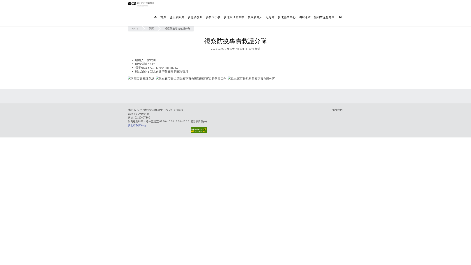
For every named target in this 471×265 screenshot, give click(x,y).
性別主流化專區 (324, 17)
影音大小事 (213, 17)
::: (156, 2)
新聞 (151, 28)
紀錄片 (270, 17)
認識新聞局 (177, 17)
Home (135, 28)
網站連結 (305, 17)
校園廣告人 (255, 17)
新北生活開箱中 (234, 17)
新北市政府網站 (137, 125)
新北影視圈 (195, 17)
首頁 (163, 17)
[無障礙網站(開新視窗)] (199, 130)
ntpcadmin (242, 48)
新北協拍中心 (286, 17)
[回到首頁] (141, 5)
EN (339, 17)
